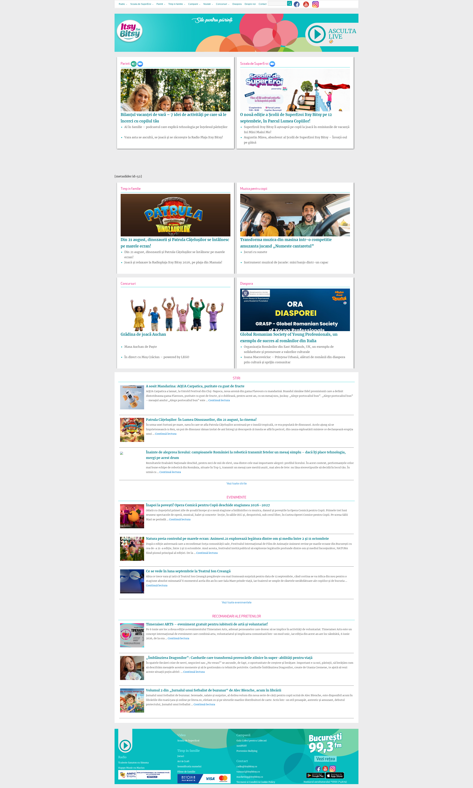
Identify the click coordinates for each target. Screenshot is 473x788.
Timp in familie (175, 4)
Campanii (193, 4)
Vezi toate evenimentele (236, 602)
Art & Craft (183, 761)
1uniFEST (241, 745)
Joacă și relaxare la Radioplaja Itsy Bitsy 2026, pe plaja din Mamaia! (173, 262)
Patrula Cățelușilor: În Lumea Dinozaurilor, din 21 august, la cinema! (201, 420)
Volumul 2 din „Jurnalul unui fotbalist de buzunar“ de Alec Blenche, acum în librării (213, 690)
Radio (122, 4)
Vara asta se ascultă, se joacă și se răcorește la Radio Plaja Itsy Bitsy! (173, 137)
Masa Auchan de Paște (140, 346)
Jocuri (180, 756)
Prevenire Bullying (246, 751)
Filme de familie (186, 771)
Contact (262, 4)
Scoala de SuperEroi (140, 4)
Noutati (207, 4)
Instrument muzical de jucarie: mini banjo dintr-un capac (286, 262)
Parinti (159, 4)
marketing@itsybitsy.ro (249, 776)
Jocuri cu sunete (255, 252)
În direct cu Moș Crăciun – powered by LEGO (156, 357)
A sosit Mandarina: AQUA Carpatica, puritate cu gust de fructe (195, 386)
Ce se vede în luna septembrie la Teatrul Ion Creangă (188, 571)
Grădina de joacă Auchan (143, 334)
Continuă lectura (219, 400)
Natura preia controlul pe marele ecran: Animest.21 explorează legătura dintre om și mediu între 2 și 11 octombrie (237, 539)
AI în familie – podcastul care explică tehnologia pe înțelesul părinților (175, 127)
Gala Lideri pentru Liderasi (251, 740)
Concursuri (221, 4)
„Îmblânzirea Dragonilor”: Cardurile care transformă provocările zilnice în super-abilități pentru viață (229, 658)
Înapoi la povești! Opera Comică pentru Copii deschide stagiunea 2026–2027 (208, 505)
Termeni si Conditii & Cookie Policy (255, 782)
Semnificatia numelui (189, 766)
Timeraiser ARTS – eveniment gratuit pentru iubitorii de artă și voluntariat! (207, 624)
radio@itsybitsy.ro (246, 766)
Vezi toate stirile (237, 483)
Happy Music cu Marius (131, 767)
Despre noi (250, 4)
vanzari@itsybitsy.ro (248, 771)
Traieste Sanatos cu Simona (133, 762)
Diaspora (237, 4)
